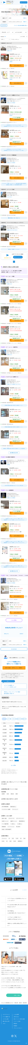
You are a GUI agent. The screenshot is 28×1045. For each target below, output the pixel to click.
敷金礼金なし (13, 806)
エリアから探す (6, 1019)
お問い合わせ (16, 1016)
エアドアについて (6, 1014)
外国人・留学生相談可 (6, 829)
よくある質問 (16, 1014)
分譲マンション (5, 821)
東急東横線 (3, 791)
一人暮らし (13, 823)
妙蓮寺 (3, 793)
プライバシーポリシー (18, 1028)
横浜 (17, 793)
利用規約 (15, 1025)
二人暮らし (19, 823)
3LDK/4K (24, 719)
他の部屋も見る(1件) (14, 571)
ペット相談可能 (5, 823)
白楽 (8, 793)
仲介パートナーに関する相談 (19, 1019)
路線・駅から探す (6, 1021)
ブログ (4, 1023)
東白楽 (12, 793)
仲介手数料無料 (5, 806)
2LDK (3, 841)
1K (9, 838)
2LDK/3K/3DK (19, 719)
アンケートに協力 (17, 1021)
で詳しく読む (17, 995)
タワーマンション (20, 818)
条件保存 (4, 25)
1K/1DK (9, 719)
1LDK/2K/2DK (14, 719)
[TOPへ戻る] (6, 7)
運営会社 (15, 1023)
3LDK (15, 841)
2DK (24, 838)
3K (6, 841)
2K (20, 838)
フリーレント (15, 809)
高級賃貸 (4, 826)
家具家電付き (22, 821)
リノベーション (11, 826)
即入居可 (18, 826)
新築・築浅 (4, 818)
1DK (13, 838)
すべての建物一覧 (6, 1016)
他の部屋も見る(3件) (14, 452)
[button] (26, 1043)
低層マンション (14, 821)
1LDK (17, 838)
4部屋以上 (20, 841)
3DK (10, 841)
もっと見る (14, 620)
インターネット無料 (6, 809)
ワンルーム (4, 719)
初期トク (2, 39)
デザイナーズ (11, 818)
